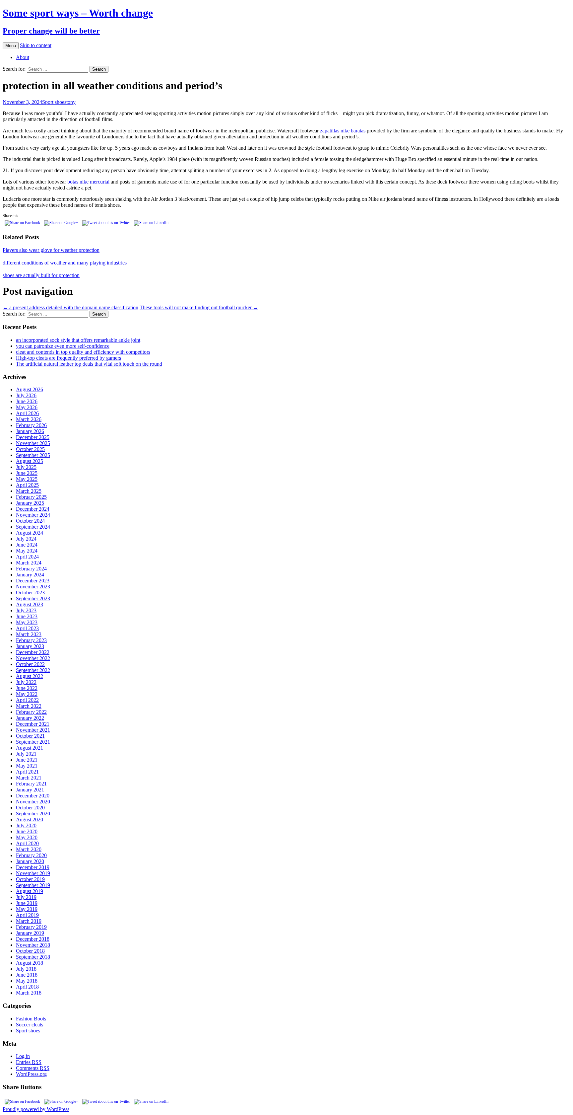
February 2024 (31, 568)
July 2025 (26, 467)
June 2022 (26, 688)
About (22, 57)
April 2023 (27, 628)
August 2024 (29, 533)
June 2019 (26, 903)
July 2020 (26, 825)
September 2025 (33, 455)
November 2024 (33, 515)
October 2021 (30, 736)
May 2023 (26, 622)
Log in (23, 1056)
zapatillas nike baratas (342, 130)
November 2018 (33, 945)
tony (71, 102)
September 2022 (33, 670)
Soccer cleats (29, 1024)
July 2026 (26, 395)
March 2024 (28, 562)
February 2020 (31, 855)
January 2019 (30, 933)
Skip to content (35, 45)
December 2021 (32, 724)
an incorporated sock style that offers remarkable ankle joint (78, 340)
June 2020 (26, 831)
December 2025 (32, 437)
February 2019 (31, 927)
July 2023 (26, 610)
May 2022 (26, 694)
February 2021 (31, 783)
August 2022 (29, 676)
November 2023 (33, 586)
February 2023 (31, 640)
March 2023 (28, 634)
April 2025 (27, 485)
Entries (28, 1062)
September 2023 (33, 598)
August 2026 (29, 389)
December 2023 (32, 580)
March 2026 (28, 419)
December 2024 (32, 509)
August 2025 (29, 461)
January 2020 (30, 861)
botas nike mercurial (88, 182)
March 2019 (28, 921)
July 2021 (26, 754)
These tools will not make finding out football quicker (199, 307)
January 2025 (30, 503)
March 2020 (28, 849)
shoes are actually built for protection (41, 275)
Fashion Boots (31, 1018)
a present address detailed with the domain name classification (70, 307)
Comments (32, 1068)
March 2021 (28, 777)
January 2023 (30, 646)
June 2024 (26, 545)
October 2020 (30, 807)
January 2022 (30, 718)
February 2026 (31, 425)
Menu (10, 45)
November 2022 (33, 658)
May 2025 (26, 479)
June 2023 (26, 616)
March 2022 (28, 706)
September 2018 (33, 957)
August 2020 (29, 819)
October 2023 (30, 592)
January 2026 (30, 431)
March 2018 (28, 993)
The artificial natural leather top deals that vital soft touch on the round (89, 364)
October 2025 (30, 449)
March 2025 (28, 491)
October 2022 (30, 664)
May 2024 (26, 551)
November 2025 (33, 443)
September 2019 (33, 885)
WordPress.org (31, 1074)
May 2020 (26, 837)
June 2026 (26, 401)
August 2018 (29, 963)
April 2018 (27, 987)
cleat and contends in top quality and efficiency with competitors (83, 352)
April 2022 (27, 700)
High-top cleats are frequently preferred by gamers (68, 358)
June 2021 (26, 760)
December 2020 (32, 795)
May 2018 (26, 981)
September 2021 (33, 742)
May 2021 (26, 766)
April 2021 (27, 772)
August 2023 (29, 604)
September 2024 (33, 527)
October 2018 (30, 951)
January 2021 (30, 789)
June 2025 (26, 473)
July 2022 (26, 682)
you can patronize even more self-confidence (62, 346)
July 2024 (26, 539)
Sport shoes (54, 102)
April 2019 (27, 915)
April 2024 (27, 556)
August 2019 (29, 891)
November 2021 (33, 730)
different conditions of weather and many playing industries (65, 262)
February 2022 (31, 712)
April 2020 (27, 843)
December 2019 (32, 867)
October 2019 (30, 879)
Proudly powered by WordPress (36, 1109)
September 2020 (33, 813)
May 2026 (26, 407)
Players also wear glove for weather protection (51, 250)
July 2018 (26, 969)
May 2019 (26, 909)
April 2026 (27, 413)
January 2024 (30, 574)
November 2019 (33, 873)
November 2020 (33, 801)
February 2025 (31, 497)
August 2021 (29, 748)
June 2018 (26, 975)
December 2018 (32, 939)
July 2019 (26, 897)
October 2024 (30, 521)
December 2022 (32, 652)
